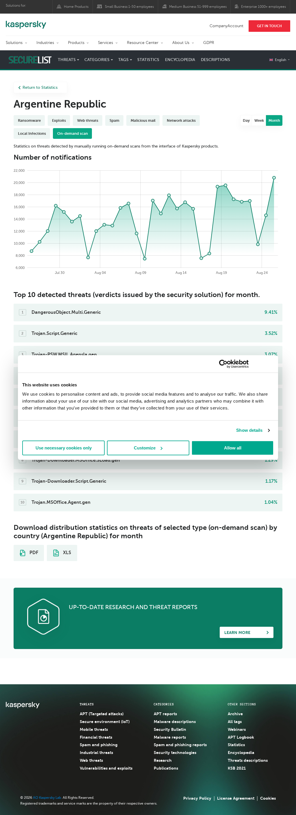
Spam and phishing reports (180, 744)
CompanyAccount (226, 26)
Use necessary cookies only (64, 447)
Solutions (14, 42)
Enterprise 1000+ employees (263, 7)
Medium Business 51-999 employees (198, 7)
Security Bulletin (170, 729)
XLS (66, 552)
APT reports (165, 713)
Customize (145, 447)
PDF (33, 552)
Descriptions (215, 60)
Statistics (148, 60)
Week (259, 120)
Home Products (76, 7)
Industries (45, 42)
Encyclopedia (180, 60)
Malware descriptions (175, 721)
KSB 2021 (237, 768)
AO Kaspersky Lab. (47, 798)
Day (246, 120)
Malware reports (170, 737)
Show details (249, 430)
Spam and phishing (98, 744)
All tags (235, 721)
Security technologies (175, 752)
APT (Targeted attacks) (101, 713)
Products (76, 42)
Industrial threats (96, 752)
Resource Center (142, 42)
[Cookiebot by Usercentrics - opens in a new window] (223, 363)
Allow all (232, 447)
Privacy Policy (197, 798)
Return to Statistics (40, 87)
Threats (87, 704)
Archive (235, 713)
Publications (166, 768)
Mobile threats (94, 729)
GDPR (208, 42)
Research (163, 760)
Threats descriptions (248, 760)
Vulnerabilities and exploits (106, 768)
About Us (180, 42)
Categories (164, 704)
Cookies (268, 798)
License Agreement (235, 798)
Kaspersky (26, 22)
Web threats (91, 760)
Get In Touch (269, 26)
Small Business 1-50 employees (129, 7)
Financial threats (96, 737)
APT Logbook (241, 737)
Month (274, 120)
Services (105, 42)
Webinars (237, 729)
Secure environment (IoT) (105, 721)
